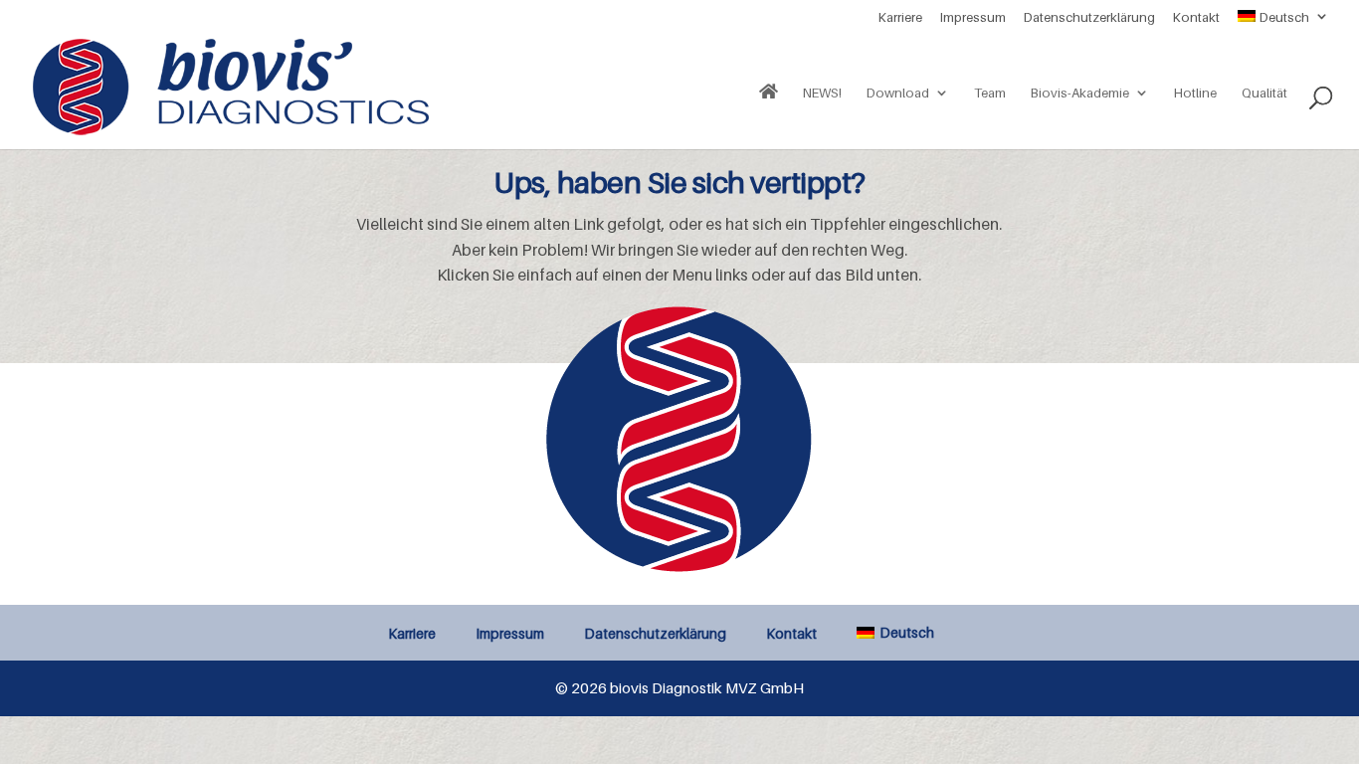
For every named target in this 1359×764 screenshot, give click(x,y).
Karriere (900, 18)
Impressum (973, 18)
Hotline (1195, 93)
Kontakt (1196, 18)
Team (990, 93)
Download (898, 93)
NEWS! (822, 93)
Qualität (1264, 93)
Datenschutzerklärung (1089, 18)
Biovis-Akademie (1080, 93)
